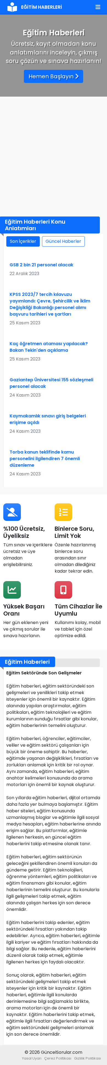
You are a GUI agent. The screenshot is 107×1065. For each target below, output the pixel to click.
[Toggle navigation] (98, 7)
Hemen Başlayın (52, 76)
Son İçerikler (23, 241)
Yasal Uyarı (31, 1058)
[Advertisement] (53, 156)
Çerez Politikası (57, 1058)
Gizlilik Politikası (87, 1058)
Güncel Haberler (63, 241)
